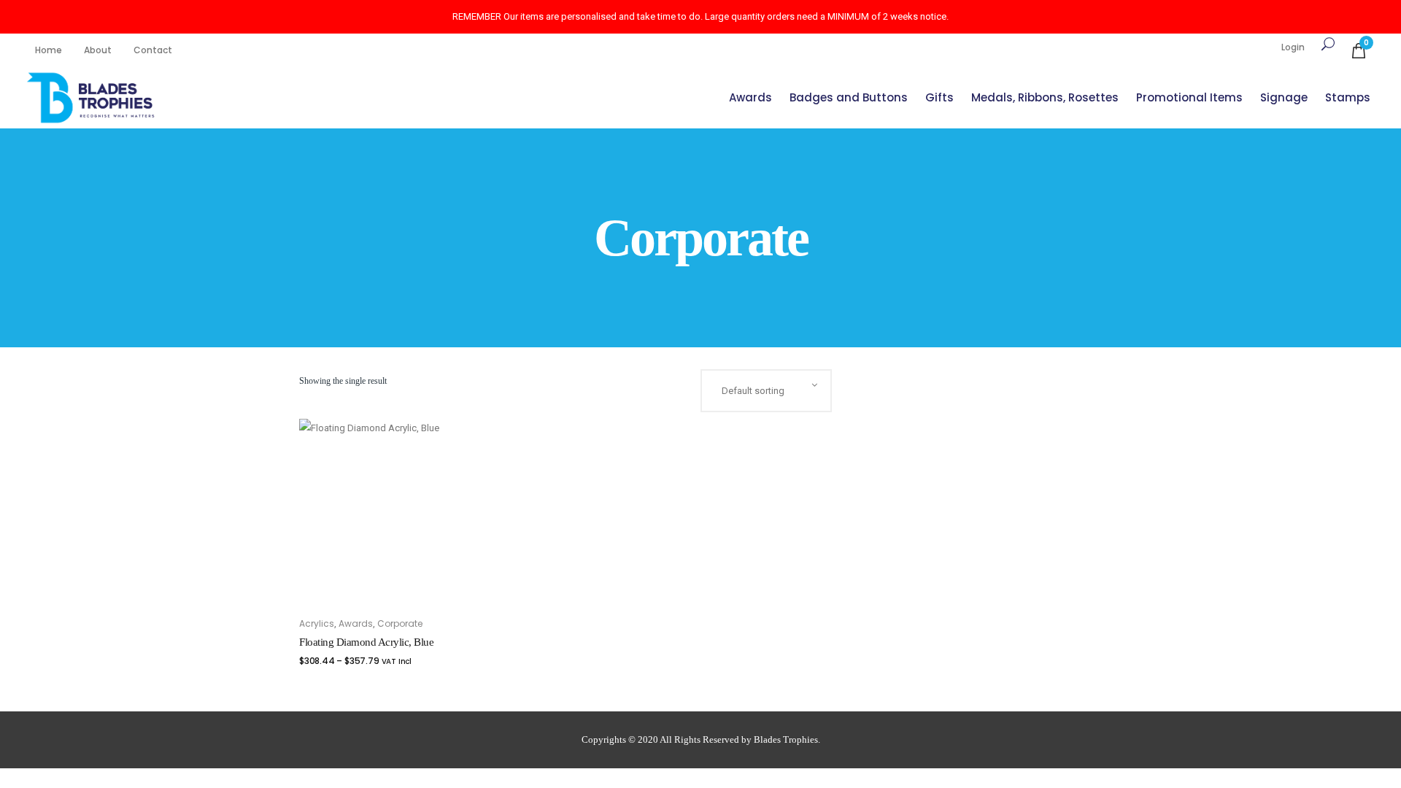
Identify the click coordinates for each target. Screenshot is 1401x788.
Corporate (399, 623)
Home (48, 50)
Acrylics (316, 623)
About (98, 50)
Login (1293, 47)
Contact (153, 50)
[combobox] (766, 390)
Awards (356, 623)
